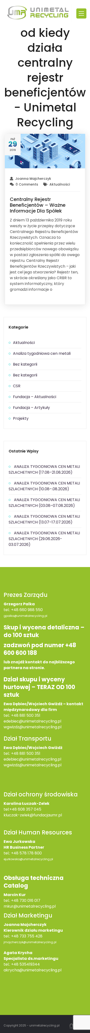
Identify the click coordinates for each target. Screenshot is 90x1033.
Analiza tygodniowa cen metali (42, 353)
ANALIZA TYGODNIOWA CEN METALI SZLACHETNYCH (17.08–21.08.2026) (44, 469)
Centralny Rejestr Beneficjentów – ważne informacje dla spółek (38, 205)
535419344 (29, 964)
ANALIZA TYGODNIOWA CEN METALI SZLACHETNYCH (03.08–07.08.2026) (44, 502)
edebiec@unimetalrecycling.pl (32, 721)
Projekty (21, 418)
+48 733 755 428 (26, 936)
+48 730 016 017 (25, 900)
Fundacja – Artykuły (31, 407)
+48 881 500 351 (25, 715)
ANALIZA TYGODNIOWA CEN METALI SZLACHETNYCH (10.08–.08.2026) (44, 486)
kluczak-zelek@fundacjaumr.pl (33, 815)
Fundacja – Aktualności (34, 397)
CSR (16, 386)
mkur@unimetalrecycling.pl (30, 906)
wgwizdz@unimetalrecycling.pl (32, 727)
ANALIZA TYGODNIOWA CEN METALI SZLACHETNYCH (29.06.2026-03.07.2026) (44, 538)
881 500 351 (29, 753)
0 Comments (27, 184)
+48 (15, 753)
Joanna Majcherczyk (33, 178)
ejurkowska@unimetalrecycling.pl (28, 859)
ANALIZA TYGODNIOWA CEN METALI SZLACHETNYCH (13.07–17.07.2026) (44, 519)
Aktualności (59, 184)
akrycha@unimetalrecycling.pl (32, 970)
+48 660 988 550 (27, 610)
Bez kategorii (25, 364)
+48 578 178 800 (26, 853)
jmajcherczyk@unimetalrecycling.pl (30, 942)
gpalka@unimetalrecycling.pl (25, 616)
